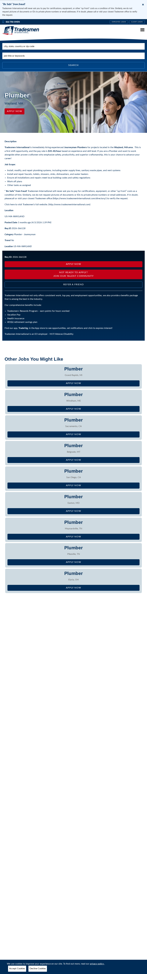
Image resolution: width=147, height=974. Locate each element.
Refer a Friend (73, 284)
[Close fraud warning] (143, 4)
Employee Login (119, 22)
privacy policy (97, 964)
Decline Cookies (38, 968)
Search (73, 65)
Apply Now (14, 111)
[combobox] (73, 46)
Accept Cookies (17, 968)
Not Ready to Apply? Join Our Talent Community (73, 274)
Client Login (137, 22)
